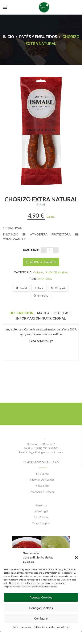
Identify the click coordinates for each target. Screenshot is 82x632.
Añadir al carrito (43, 262)
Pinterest (42, 295)
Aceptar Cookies (41, 597)
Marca (43, 313)
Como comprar (41, 523)
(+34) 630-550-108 (47, 448)
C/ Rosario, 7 (47, 444)
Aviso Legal (63, 627)
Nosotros (41, 505)
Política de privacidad (44, 627)
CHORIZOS (45, 278)
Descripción (22, 313)
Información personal (42, 491)
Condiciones (41, 517)
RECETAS (61, 313)
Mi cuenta (42, 473)
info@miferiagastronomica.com (44, 452)
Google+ (59, 288)
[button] (76, 557)
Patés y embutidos (38, 36)
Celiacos (38, 272)
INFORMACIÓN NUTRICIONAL (41, 318)
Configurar (41, 618)
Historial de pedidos (42, 479)
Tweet (22, 288)
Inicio (8, 36)
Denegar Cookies (41, 608)
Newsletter (42, 485)
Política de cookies (22, 627)
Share (39, 288)
